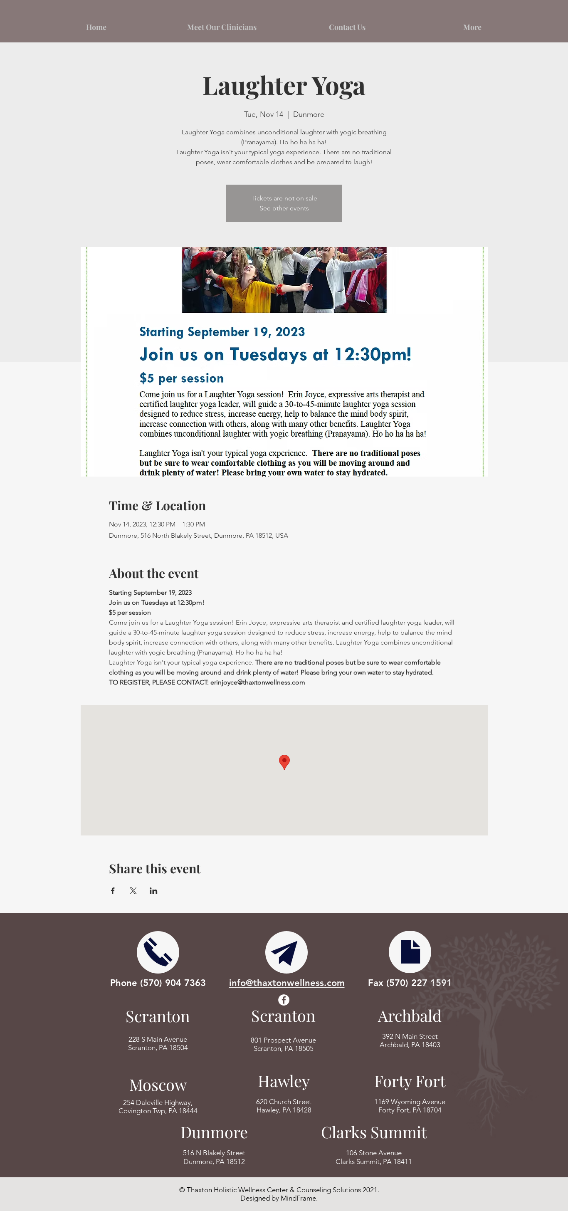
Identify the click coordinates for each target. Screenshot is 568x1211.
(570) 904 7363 (173, 983)
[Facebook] (283, 1000)
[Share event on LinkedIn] (154, 890)
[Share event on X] (133, 890)
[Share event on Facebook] (113, 890)
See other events (284, 208)
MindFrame (298, 1198)
